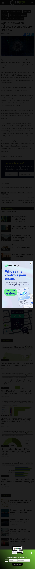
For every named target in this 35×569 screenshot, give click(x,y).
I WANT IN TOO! (17, 564)
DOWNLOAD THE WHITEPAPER (11, 292)
